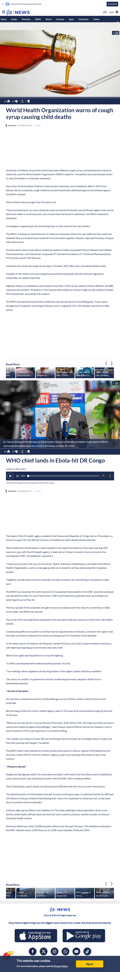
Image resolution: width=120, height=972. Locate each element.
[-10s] (102, 476)
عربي (111, 12)
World (48, 19)
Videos (96, 19)
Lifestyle (60, 19)
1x (17, 475)
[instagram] (54, 951)
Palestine (26, 19)
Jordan (14, 19)
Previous (112, 363)
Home (3, 19)
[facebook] (33, 951)
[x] (44, 951)
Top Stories (83, 19)
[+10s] (109, 476)
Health (38, 125)
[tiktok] (87, 951)
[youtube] (76, 951)
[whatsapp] (65, 951)
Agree (89, 964)
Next (106, 363)
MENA (38, 19)
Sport (71, 19)
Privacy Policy (61, 966)
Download (112, 4)
